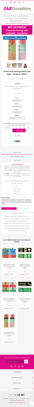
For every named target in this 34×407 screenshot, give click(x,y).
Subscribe (26, 361)
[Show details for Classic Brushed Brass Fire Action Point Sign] (9, 253)
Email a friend (18, 135)
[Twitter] (11, 366)
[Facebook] (15, 366)
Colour (17, 103)
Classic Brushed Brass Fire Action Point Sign (9, 265)
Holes (16, 109)
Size (16, 98)
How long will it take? (17, 156)
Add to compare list (15, 135)
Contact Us (17, 160)
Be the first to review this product (17, 78)
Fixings (16, 115)
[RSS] (22, 366)
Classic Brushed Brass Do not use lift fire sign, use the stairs (9, 300)
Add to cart (19, 130)
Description (17, 152)
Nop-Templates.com (20, 402)
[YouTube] (19, 366)
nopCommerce (20, 400)
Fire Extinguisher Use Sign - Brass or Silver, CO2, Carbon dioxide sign (9, 335)
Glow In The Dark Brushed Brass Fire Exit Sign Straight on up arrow (25, 267)
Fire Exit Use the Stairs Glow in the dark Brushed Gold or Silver (25, 300)
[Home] (5, 16)
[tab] (17, 152)
